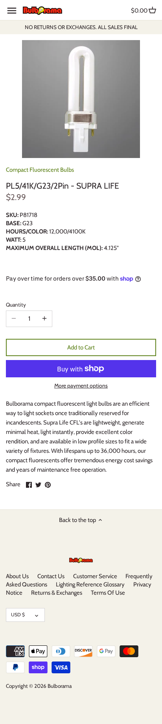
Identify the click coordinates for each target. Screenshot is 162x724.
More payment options (81, 386)
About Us (17, 576)
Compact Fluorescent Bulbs (40, 169)
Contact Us (50, 576)
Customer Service (95, 576)
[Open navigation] (12, 11)
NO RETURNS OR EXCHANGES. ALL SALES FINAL (81, 27)
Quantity (16, 304)
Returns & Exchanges (56, 592)
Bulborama (60, 686)
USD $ (18, 614)
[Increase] (44, 319)
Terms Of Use (108, 592)
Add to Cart (81, 347)
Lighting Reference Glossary (90, 584)
